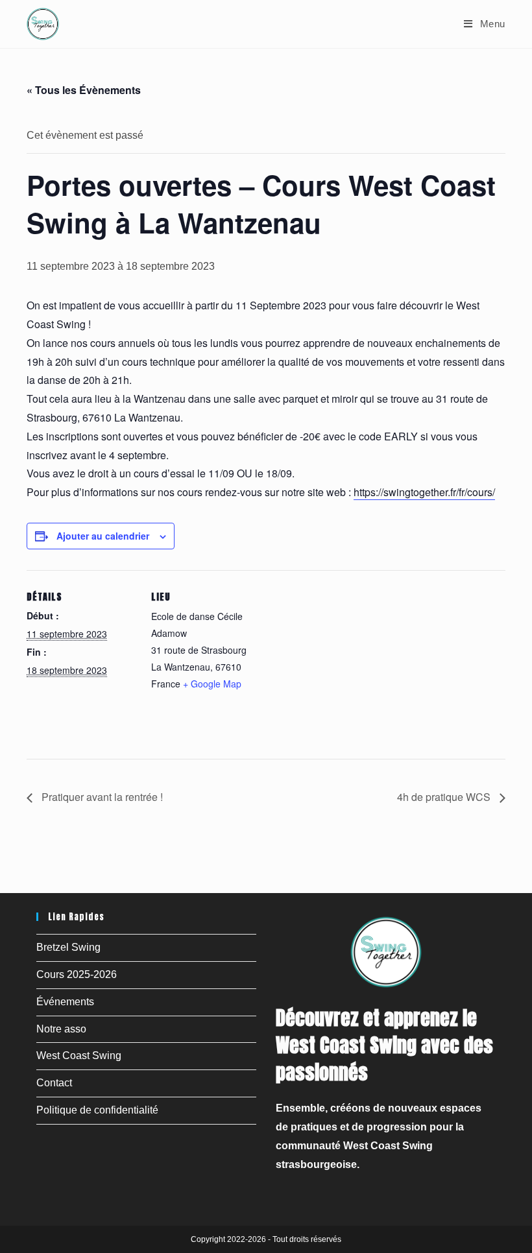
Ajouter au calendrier (102, 535)
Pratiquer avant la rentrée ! (101, 796)
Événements (65, 1001)
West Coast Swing (78, 1055)
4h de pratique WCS (445, 796)
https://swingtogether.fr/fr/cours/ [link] (424, 491)
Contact (54, 1082)
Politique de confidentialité (97, 1110)
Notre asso (61, 1028)
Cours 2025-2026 (76, 974)
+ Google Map (212, 683)
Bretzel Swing (68, 947)
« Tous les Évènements (84, 89)
